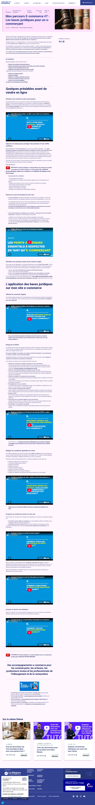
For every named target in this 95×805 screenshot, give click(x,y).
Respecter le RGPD (13, 75)
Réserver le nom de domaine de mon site (18, 67)
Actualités (39, 788)
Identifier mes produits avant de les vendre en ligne (21, 69)
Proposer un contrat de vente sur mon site (18, 78)
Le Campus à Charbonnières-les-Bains (31, 771)
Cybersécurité (30, 775)
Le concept (17, 3)
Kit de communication (54, 796)
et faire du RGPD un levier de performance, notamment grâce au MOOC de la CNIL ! (29, 443)
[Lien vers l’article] (16, 741)
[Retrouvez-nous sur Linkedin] (77, 796)
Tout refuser (5, 798)
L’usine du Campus (31, 785)
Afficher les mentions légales (15, 73)
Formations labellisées (40, 776)
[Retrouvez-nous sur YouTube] (84, 796)
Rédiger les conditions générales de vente (18, 77)
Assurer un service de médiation (16, 80)
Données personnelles (29, 796)
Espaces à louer (31, 788)
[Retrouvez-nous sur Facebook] (73, 796)
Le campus (26, 3)
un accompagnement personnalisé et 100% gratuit (33, 699)
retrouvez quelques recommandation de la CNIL (25, 368)
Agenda (39, 785)
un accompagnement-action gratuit (32, 696)
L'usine (46, 3)
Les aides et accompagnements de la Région (17, 82)
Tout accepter (24, 798)
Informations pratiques (40, 770)
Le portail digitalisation (58, 3)
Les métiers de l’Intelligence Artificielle (40, 781)
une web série (36, 692)
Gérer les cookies (41, 796)
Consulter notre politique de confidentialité (13, 794)
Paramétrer (15, 798)
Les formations (37, 3)
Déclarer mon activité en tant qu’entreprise (19, 64)
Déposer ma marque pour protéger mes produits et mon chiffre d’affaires (26, 66)
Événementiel (72, 3)
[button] (60, 41)
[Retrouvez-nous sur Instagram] (80, 796)
